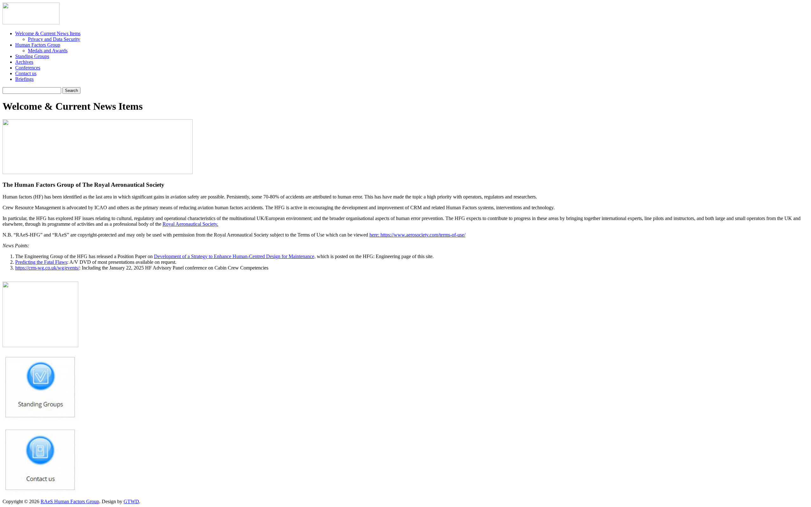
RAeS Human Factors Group (70, 501)
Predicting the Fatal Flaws (41, 262)
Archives (24, 62)
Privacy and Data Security (54, 39)
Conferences (27, 67)
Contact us (25, 73)
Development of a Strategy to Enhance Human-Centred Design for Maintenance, (235, 256)
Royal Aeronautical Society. (190, 224)
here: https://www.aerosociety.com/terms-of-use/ (417, 234)
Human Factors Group (37, 45)
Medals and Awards (47, 50)
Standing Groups (32, 56)
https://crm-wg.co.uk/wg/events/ (47, 267)
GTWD (131, 501)
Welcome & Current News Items (47, 33)
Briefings (24, 79)
